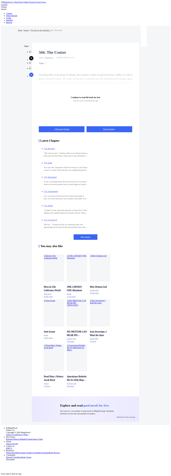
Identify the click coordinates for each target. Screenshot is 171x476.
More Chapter (85, 237)
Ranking (9, 20)
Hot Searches (43, 453)
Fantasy (26, 30)
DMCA (9, 448)
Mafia (23, 439)
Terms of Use (11, 435)
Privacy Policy (23, 435)
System (29, 439)
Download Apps (23, 453)
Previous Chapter (62, 129)
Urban (40, 439)
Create (8, 18)
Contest (9, 13)
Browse (9, 22)
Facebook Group (24, 457)
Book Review (54, 453)
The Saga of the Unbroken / (41, 30)
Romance (10, 439)
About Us (10, 444)
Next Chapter (108, 129)
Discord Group (12, 457)
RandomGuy (49, 58)
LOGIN (4, 5)
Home (20, 30)
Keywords (34, 453)
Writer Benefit (11, 16)
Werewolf (17, 439)
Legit (16, 444)
